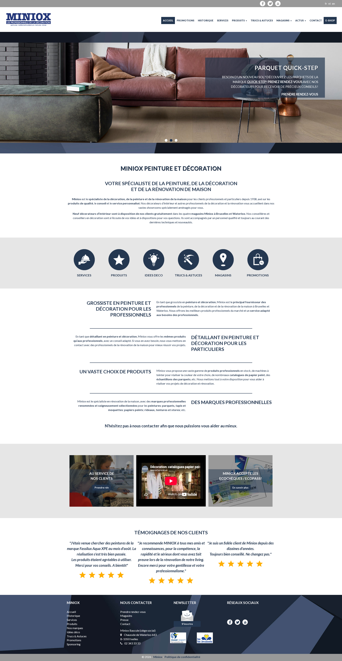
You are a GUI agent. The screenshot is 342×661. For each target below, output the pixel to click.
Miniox (157, 657)
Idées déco (73, 632)
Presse (124, 619)
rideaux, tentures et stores (162, 409)
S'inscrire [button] (187, 623)
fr (326, 3)
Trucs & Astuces (262, 20)
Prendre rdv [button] (102, 487)
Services (222, 20)
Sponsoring (74, 644)
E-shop (330, 20)
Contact (316, 20)
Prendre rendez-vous (133, 611)
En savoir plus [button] (240, 487)
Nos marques (75, 628)
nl (329, 3)
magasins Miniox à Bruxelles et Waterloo (218, 213)
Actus (299, 20)
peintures (154, 405)
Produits (238, 20)
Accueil (168, 20)
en (333, 3)
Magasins (283, 20)
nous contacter (145, 425)
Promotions (185, 20)
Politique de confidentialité (182, 657)
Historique (205, 20)
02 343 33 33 (132, 643)
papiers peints (133, 409)
